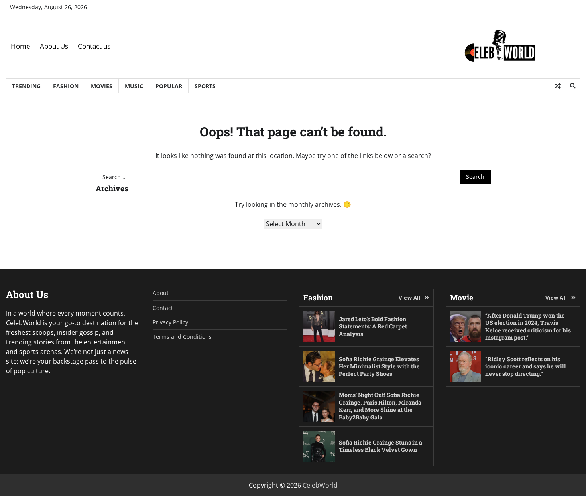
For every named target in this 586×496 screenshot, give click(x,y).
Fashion (66, 86)
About (161, 293)
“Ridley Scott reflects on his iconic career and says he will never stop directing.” (525, 366)
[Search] (572, 85)
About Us (54, 46)
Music (134, 86)
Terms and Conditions (182, 336)
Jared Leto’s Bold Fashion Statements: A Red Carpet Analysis (373, 326)
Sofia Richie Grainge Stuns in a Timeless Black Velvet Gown (380, 446)
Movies (101, 86)
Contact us (94, 46)
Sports (205, 86)
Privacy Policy (170, 322)
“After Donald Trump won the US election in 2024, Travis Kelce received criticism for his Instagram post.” (528, 327)
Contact (163, 308)
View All (410, 297)
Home (20, 46)
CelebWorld (320, 485)
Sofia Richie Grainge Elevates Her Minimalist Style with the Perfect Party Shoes (379, 366)
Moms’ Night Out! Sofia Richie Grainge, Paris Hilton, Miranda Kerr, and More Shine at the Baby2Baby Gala (380, 406)
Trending (26, 86)
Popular (168, 86)
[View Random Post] (557, 85)
